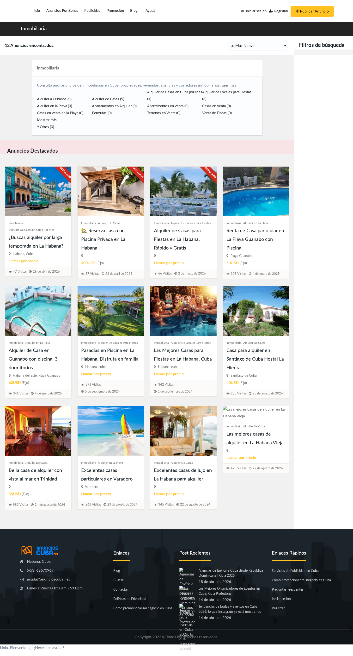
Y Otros (45, 127)
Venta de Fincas (217, 113)
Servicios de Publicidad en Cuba (295, 571)
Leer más (228, 85)
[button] (176, 647)
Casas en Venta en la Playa (60, 113)
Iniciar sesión (256, 11)
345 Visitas (166, 504)
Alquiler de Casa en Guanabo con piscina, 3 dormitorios (33, 359)
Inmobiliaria (34, 28)
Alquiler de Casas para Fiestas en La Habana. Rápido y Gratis (177, 239)
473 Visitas (238, 468)
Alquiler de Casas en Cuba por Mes (31, 229)
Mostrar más (47, 120)
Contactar (120, 589)
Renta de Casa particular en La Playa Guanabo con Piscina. (255, 239)
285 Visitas (238, 393)
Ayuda (150, 10)
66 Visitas (165, 273)
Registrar (281, 11)
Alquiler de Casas (108, 99)
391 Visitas (93, 384)
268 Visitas (93, 504)
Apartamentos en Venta (168, 106)
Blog (134, 10)
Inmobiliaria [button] (48, 68)
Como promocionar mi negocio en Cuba (142, 608)
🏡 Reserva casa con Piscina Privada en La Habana (103, 239)
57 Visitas (92, 273)
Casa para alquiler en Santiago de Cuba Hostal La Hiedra (255, 359)
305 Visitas (238, 273)
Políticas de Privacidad (129, 599)
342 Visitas (166, 384)
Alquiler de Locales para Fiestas (191, 223)
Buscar (118, 580)
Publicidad (92, 10)
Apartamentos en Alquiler (114, 106)
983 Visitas (21, 504)
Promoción (115, 10)
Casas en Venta (216, 106)
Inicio (35, 10)
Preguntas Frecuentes (288, 589)
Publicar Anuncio (314, 11)
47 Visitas (20, 271)
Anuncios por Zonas (62, 10)
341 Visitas (21, 393)
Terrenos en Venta (163, 113)
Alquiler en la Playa (54, 106)
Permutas (102, 113)
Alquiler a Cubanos (54, 99)
